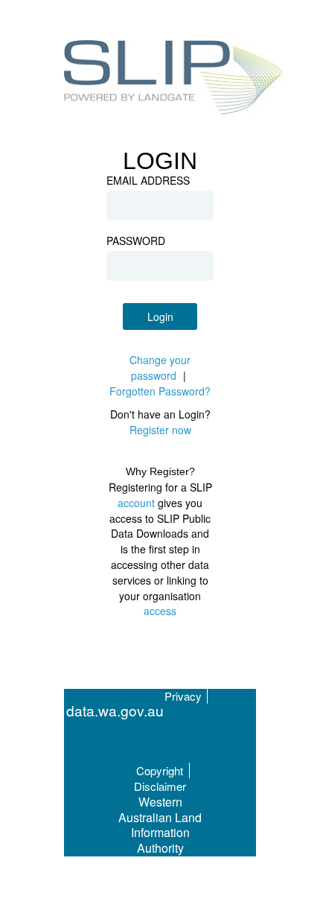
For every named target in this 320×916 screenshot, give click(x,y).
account (136, 502)
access (160, 610)
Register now (160, 429)
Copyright (159, 770)
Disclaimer (160, 786)
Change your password (160, 367)
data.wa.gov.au (115, 711)
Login (160, 316)
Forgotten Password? (160, 391)
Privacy (183, 696)
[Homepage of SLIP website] (174, 79)
